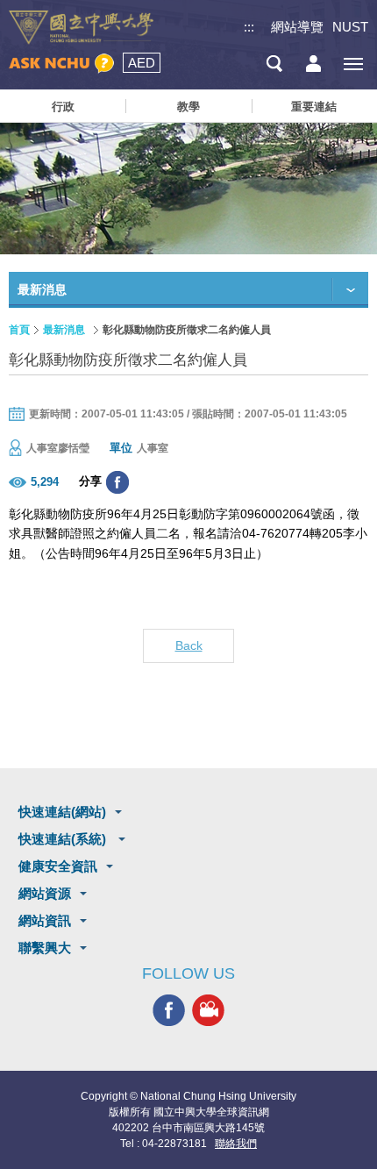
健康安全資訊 (57, 866)
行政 (63, 106)
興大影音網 (208, 1010)
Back (189, 645)
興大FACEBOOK (169, 1010)
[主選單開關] (353, 63)
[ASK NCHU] (61, 63)
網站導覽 (297, 26)
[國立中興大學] (81, 28)
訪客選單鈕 (313, 63)
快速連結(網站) (62, 811)
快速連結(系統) (64, 838)
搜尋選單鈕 (274, 63)
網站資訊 (44, 920)
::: (249, 26)
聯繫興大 (44, 947)
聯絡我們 (236, 1143)
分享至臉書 (117, 482)
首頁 (19, 330)
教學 (188, 106)
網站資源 (44, 893)
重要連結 (314, 106)
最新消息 (64, 330)
